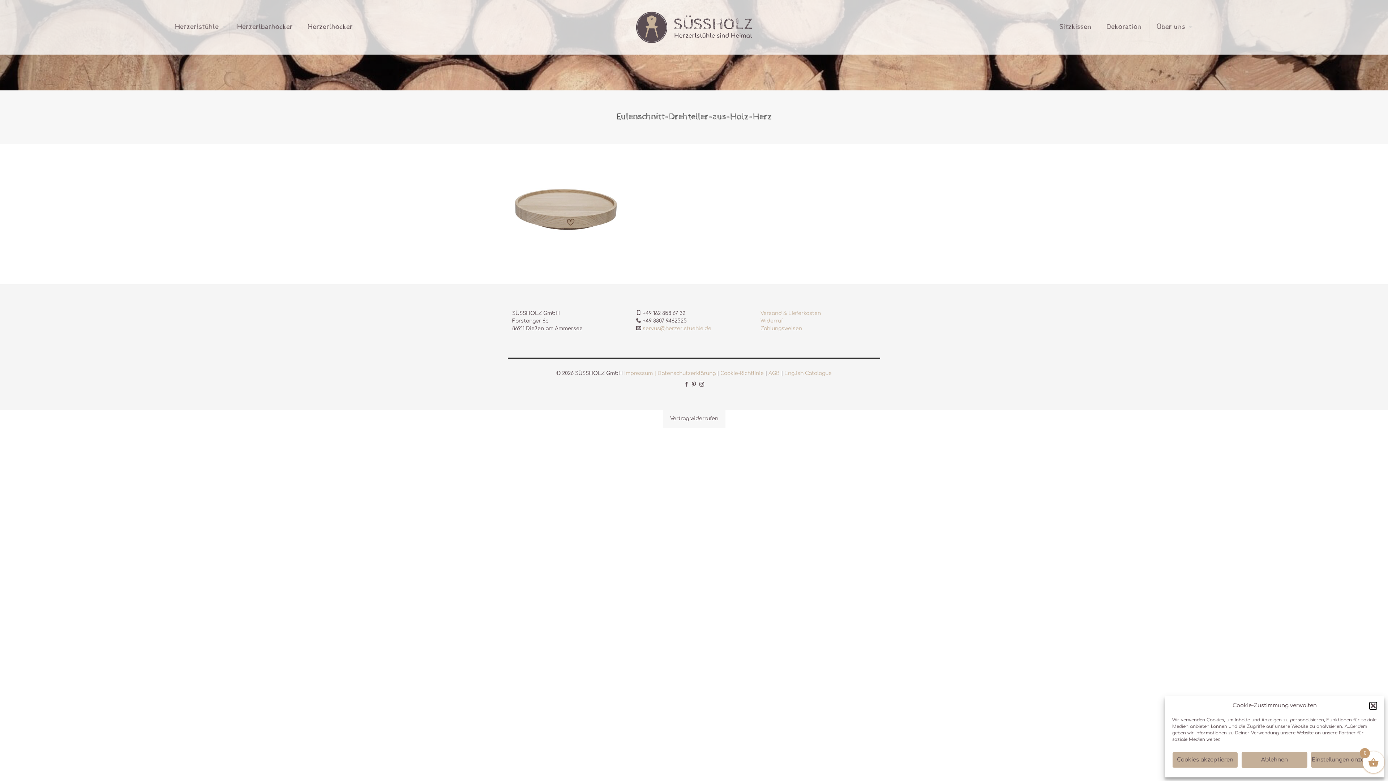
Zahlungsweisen (781, 328)
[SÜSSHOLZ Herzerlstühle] (694, 27)
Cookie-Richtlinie (742, 373)
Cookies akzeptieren (1205, 760)
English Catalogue (808, 373)
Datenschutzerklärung (686, 373)
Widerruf (772, 321)
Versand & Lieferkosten (791, 313)
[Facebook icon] (686, 384)
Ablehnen (1274, 760)
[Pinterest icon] (694, 384)
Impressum (638, 373)
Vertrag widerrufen (694, 418)
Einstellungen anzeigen (1344, 760)
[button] (1373, 705)
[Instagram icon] (701, 384)
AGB (774, 373)
